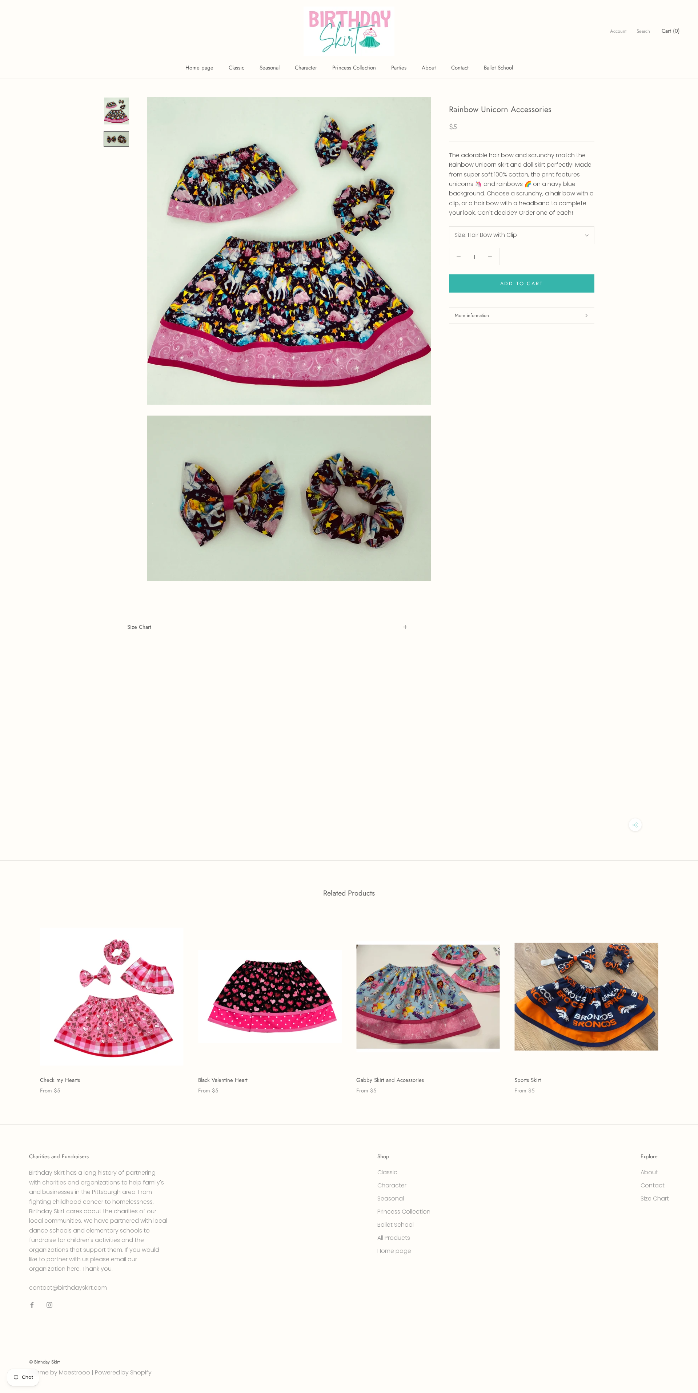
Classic (236, 68)
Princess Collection (354, 68)
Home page (199, 68)
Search (643, 31)
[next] (675, 1001)
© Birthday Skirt (44, 1361)
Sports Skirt (527, 1080)
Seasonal (270, 68)
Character (306, 68)
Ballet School (498, 68)
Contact (460, 68)
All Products (393, 1238)
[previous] (23, 1001)
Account (618, 31)
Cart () (671, 31)
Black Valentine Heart (223, 1080)
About (429, 68)
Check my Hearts (60, 1080)
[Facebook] (32, 1305)
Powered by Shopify (123, 1372)
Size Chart (139, 627)
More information (472, 315)
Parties (398, 68)
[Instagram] (49, 1305)
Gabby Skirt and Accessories (390, 1080)
